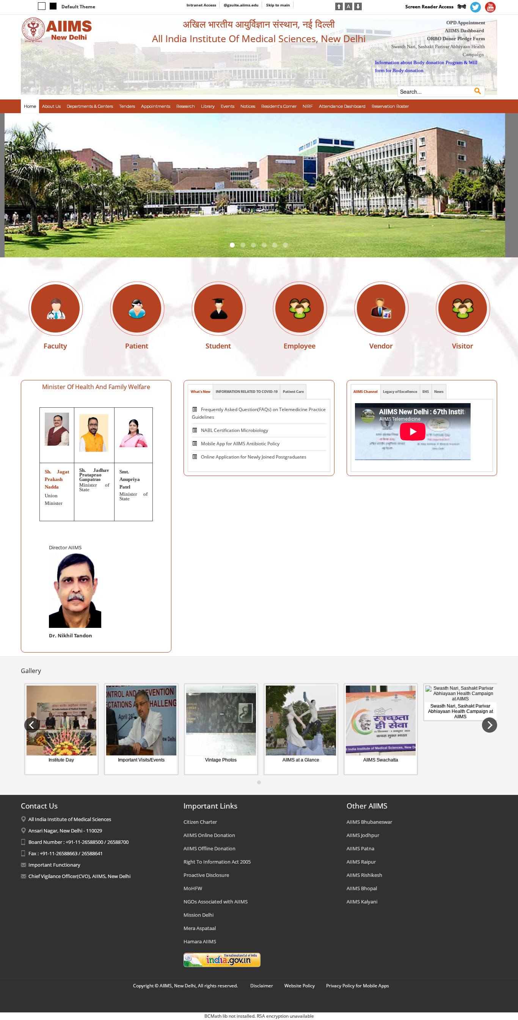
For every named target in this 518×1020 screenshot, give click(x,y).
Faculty (55, 345)
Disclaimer (261, 985)
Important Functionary (54, 864)
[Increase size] (339, 6)
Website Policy (299, 985)
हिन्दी (462, 6)
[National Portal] (222, 959)
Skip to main (278, 5)
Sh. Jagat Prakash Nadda (57, 479)
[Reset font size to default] (348, 6)
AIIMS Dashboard (464, 30)
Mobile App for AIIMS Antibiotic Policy (240, 443)
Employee (300, 345)
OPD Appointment (465, 22)
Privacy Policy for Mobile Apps (357, 985)
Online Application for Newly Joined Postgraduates (253, 457)
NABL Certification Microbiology (234, 430)
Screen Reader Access (429, 6)
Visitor (462, 345)
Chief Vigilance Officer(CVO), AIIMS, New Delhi (79, 876)
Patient (136, 345)
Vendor (381, 345)
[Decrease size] (358, 6)
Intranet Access (201, 5)
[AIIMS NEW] (57, 29)
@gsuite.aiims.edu (241, 5)
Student (218, 345)
